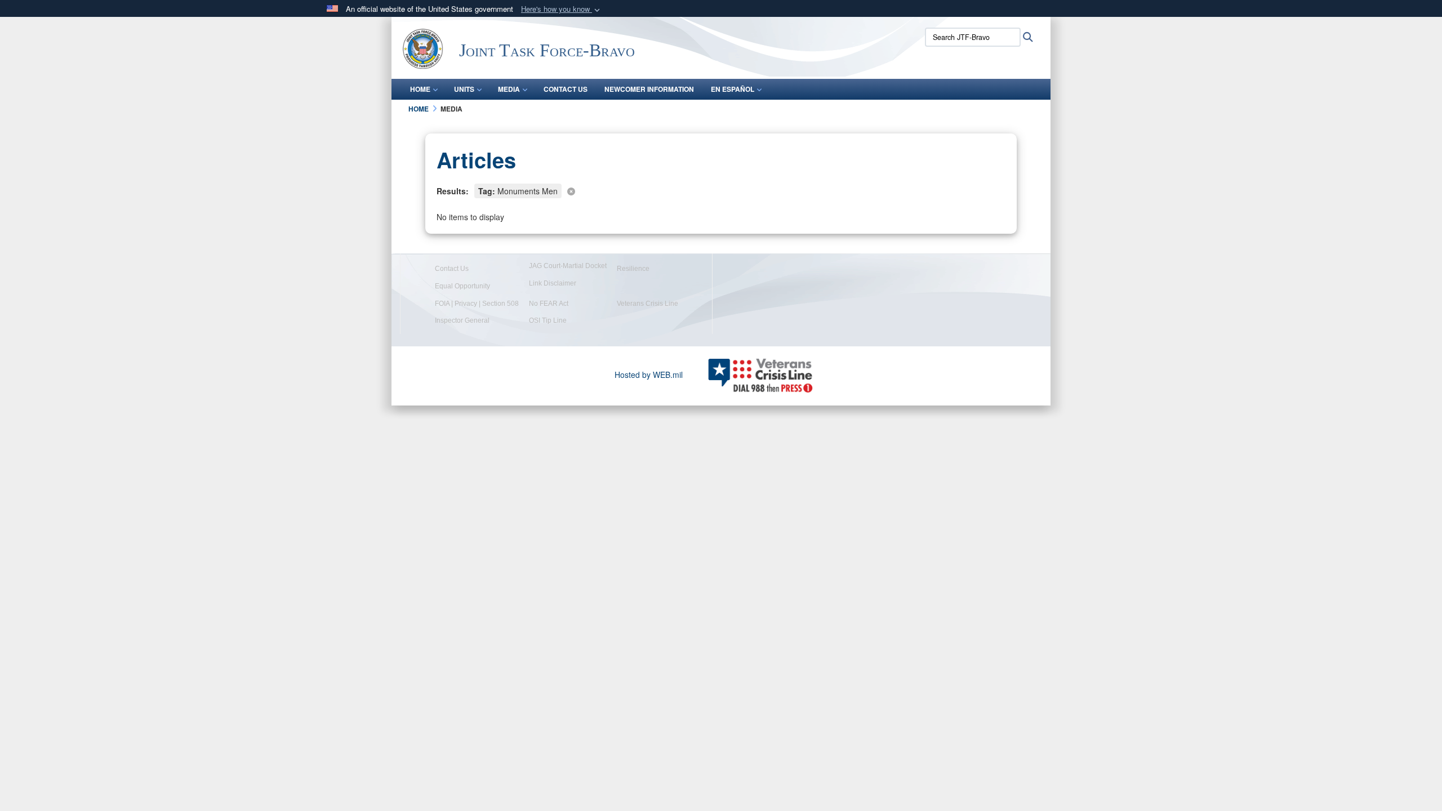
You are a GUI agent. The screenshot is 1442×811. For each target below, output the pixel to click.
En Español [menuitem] (732, 89)
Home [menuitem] (420, 89)
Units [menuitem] (464, 89)
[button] (561, 9)
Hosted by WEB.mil (649, 374)
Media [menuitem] (509, 89)
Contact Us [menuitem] (566, 89)
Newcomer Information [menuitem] (649, 89)
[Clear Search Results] (721, 190)
